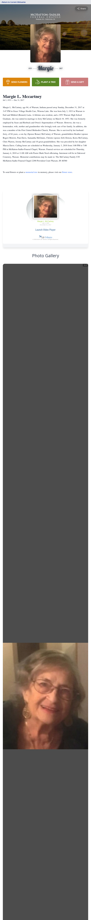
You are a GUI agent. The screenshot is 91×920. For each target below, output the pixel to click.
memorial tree (31, 172)
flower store (67, 172)
